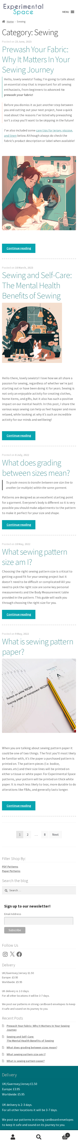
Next (55, 834)
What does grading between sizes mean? (36, 467)
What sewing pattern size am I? (34, 556)
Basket (60, 1134)
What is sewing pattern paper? (37, 646)
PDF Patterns (10, 866)
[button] (65, 12)
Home (10, 21)
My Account (13, 1137)
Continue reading (21, 249)
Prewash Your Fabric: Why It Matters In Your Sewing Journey (36, 59)
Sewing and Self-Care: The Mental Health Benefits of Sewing (37, 285)
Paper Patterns (11, 871)
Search (39, 1137)
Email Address (12, 914)
